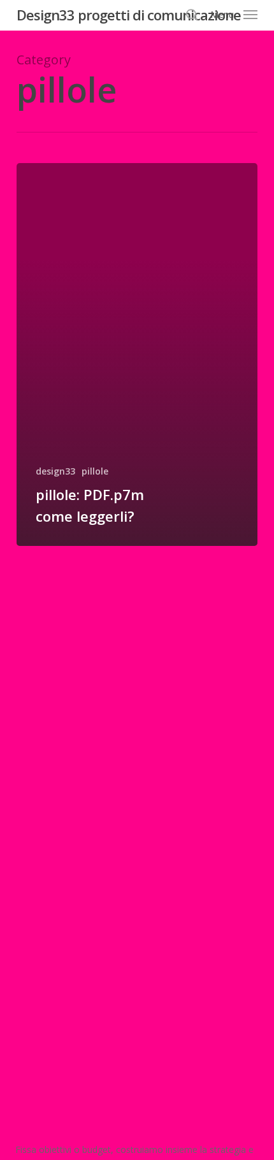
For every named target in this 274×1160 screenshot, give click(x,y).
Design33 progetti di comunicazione (129, 15)
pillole (95, 471)
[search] (192, 15)
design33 (55, 471)
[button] (233, 13)
